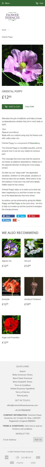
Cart (41, 3)
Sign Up (38, 439)
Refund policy (22, 395)
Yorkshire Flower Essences (23, 451)
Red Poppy (15, 203)
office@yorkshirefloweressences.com (22, 405)
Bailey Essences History (22, 374)
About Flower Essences (22, 378)
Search (23, 371)
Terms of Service (23, 392)
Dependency (35, 143)
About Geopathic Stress (22, 381)
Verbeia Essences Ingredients (22, 388)
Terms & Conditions (22, 385)
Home (4, 30)
